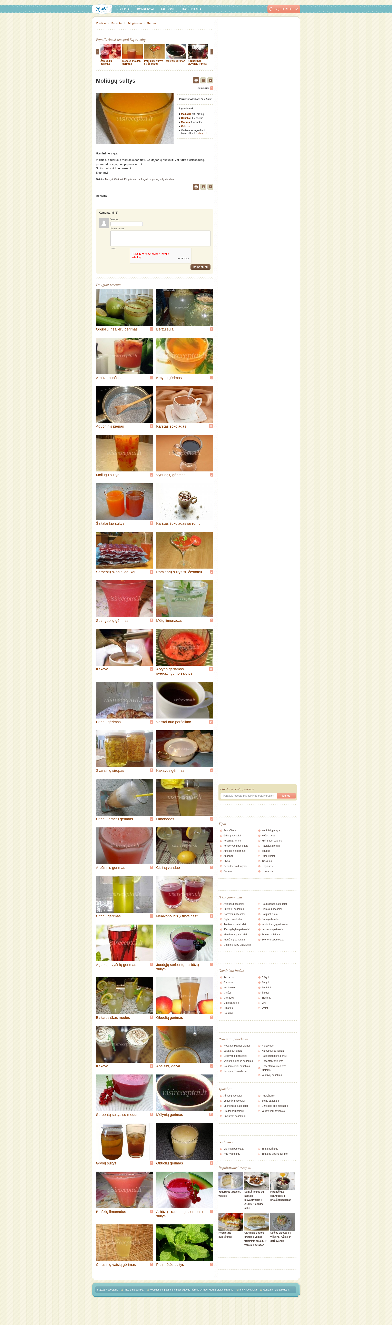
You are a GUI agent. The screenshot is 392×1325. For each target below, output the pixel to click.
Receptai (123, 9)
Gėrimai (152, 23)
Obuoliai (185, 118)
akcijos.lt (202, 133)
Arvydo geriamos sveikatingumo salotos (174, 671)
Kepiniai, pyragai (271, 830)
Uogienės (267, 866)
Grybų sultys (106, 1163)
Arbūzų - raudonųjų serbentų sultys (179, 1214)
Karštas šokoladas (171, 426)
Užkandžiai (268, 871)
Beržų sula (165, 329)
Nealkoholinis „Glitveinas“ (177, 916)
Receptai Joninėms (272, 1061)
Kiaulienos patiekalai (235, 934)
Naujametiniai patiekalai (237, 1066)
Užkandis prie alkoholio (275, 1105)
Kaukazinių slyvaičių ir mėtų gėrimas (197, 64)
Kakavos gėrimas (170, 770)
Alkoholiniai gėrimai (235, 850)
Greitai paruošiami (234, 1111)
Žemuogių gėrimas (106, 62)
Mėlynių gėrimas (175, 61)
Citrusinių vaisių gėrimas (116, 1265)
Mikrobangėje (231, 1002)
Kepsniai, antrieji (233, 840)
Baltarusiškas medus (113, 1018)
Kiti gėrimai (134, 23)
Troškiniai (267, 861)
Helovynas (268, 1045)
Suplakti (266, 987)
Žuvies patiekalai (271, 934)
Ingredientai (192, 9)
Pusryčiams (230, 830)
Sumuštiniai (268, 856)
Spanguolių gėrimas (112, 621)
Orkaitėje (229, 1008)
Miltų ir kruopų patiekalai (237, 944)
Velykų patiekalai (233, 1050)
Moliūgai (186, 114)
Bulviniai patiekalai (234, 909)
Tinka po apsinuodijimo (275, 1153)
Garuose (228, 982)
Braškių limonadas (111, 1212)
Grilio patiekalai (232, 835)
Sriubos (266, 850)
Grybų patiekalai (233, 919)
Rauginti (228, 1013)
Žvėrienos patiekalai (273, 939)
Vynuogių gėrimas (170, 475)
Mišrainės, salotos (272, 840)
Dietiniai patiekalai (234, 1148)
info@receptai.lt (248, 1289)
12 (211, 426)
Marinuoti (229, 997)
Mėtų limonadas (169, 621)
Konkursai (145, 9)
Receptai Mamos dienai (237, 1045)
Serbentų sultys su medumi (118, 1115)
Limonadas (165, 819)
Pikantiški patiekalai (235, 1116)
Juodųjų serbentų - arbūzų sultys (177, 967)
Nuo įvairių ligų (232, 1153)
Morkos (185, 122)
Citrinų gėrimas (108, 722)
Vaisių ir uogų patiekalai (275, 924)
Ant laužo (229, 977)
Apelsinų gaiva (168, 1066)
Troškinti (266, 997)
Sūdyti (265, 982)
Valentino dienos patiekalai (239, 1061)
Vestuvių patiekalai (272, 1075)
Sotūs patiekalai (271, 1100)
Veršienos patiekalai (273, 929)
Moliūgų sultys (107, 475)
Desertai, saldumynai (235, 866)
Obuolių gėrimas (169, 1018)
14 (211, 721)
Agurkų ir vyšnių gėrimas (116, 965)
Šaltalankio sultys (110, 523)
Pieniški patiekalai (272, 909)
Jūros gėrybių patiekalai (237, 929)
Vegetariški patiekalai (273, 1111)
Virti (264, 1002)
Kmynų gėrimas (169, 378)
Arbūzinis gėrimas (110, 868)
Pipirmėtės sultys (170, 1265)
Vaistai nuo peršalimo (173, 722)
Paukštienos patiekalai (274, 904)
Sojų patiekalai (270, 914)
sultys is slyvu (167, 179)
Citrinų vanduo (168, 868)
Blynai (227, 861)
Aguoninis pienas (110, 426)
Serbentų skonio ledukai (115, 572)
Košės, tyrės (268, 835)
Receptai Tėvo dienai (235, 1071)
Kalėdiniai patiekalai (273, 1050)
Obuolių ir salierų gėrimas (117, 329)
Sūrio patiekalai (270, 919)
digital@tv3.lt (282, 1289)
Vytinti (265, 1008)
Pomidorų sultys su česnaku (153, 62)
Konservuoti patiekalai (236, 845)
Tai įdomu (168, 9)
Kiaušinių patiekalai (234, 939)
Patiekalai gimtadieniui (274, 1055)
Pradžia (101, 23)
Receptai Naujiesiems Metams (274, 1068)
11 (211, 1114)
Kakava (102, 669)
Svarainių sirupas (110, 770)
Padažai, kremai (271, 845)
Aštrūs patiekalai (233, 1095)
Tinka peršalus (270, 1148)
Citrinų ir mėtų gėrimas (114, 819)
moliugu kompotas (148, 179)
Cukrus (185, 126)
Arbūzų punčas (108, 378)
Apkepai (228, 856)
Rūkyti (265, 977)
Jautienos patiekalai (235, 924)
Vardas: (114, 219)
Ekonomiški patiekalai (236, 1105)
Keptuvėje (229, 987)
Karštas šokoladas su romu (178, 523)
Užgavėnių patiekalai (235, 1055)
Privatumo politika (134, 1289)
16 (211, 668)
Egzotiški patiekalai (234, 1100)
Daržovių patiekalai (234, 914)
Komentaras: (117, 228)
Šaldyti (265, 992)
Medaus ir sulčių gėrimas (131, 62)
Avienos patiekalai (234, 904)
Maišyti (109, 179)
